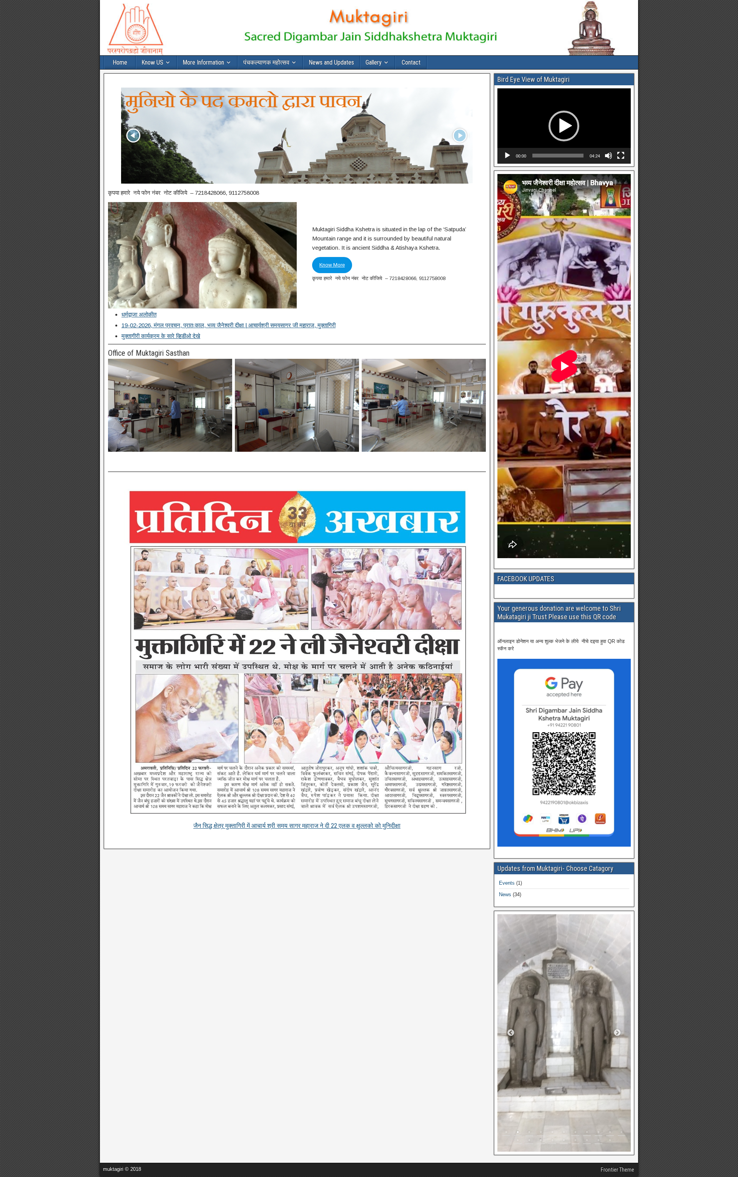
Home (120, 62)
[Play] (507, 155)
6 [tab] (564, 1134)
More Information (203, 62)
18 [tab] (587, 1142)
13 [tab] (529, 1142)
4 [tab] (541, 1134)
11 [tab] (621, 1134)
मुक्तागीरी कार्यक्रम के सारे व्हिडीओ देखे (160, 336)
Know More (332, 265)
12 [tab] (518, 1142)
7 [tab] (575, 1134)
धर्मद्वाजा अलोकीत (138, 314)
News (505, 894)
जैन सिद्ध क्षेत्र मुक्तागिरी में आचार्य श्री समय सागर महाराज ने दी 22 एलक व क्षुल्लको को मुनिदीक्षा (297, 825)
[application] (564, 126)
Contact (411, 62)
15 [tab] (552, 1142)
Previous (511, 1033)
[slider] (557, 155)
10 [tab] (610, 1134)
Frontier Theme (617, 1169)
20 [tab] (610, 1142)
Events (507, 883)
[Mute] (608, 155)
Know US (152, 62)
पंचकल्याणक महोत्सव (266, 62)
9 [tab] (598, 1134)
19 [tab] (598, 1142)
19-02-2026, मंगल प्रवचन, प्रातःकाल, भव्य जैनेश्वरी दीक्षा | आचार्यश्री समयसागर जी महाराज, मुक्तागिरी (228, 325)
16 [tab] (564, 1142)
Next (617, 1033)
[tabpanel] (564, 1033)
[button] (564, 126)
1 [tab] (506, 1134)
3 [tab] (529, 1134)
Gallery (374, 62)
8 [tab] (587, 1134)
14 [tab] (541, 1142)
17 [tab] (575, 1142)
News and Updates (331, 62)
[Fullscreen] (621, 155)
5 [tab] (552, 1134)
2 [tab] (518, 1134)
